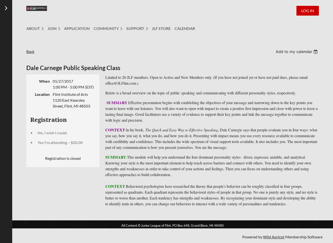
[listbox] (297, 51)
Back (30, 51)
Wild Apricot (273, 236)
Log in (307, 10)
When (44, 81)
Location (42, 94)
